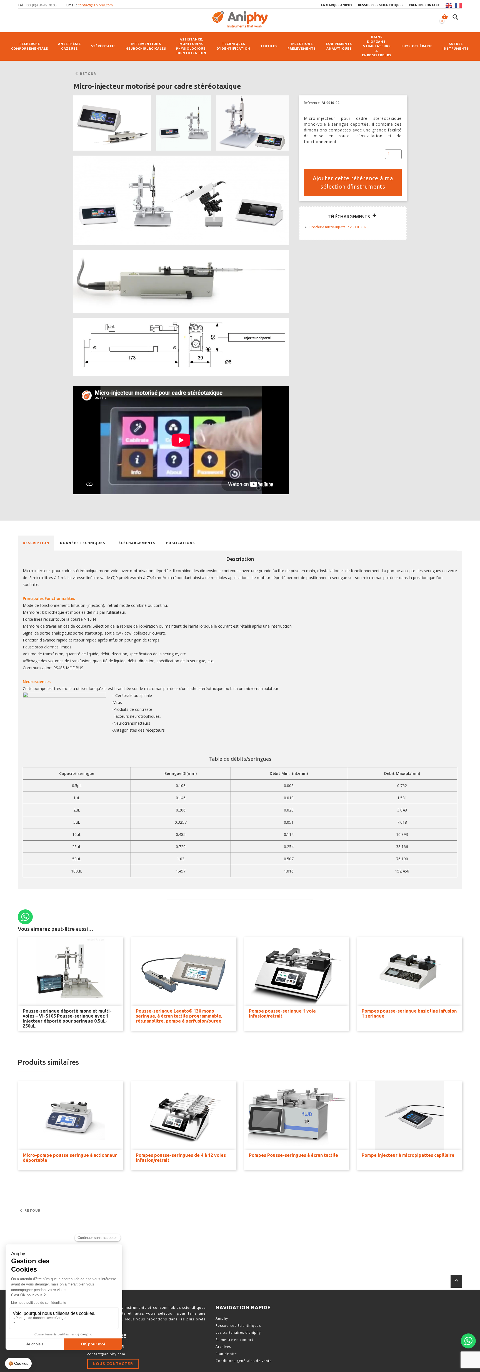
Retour (84, 74)
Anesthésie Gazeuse (69, 46)
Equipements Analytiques (339, 46)
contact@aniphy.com (95, 4)
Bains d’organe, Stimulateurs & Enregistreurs (376, 46)
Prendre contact (424, 5)
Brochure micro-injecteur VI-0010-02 (337, 227)
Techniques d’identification (233, 46)
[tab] (36, 543)
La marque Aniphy (336, 5)
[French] (458, 5)
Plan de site (226, 1353)
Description (36, 543)
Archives (223, 1346)
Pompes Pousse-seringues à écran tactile (293, 1155)
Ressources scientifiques (380, 5)
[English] (449, 5)
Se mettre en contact (234, 1339)
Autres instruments (455, 46)
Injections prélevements (302, 46)
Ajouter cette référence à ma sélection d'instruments (353, 182)
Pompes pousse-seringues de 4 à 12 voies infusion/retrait (181, 1158)
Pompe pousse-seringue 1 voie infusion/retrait (282, 1013)
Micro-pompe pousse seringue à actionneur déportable (70, 1158)
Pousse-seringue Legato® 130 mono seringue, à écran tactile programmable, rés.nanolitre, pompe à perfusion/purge (179, 1015)
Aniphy (222, 1318)
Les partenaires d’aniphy (238, 1332)
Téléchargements (135, 543)
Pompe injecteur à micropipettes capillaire (408, 1155)
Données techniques (82, 543)
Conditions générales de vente (244, 1360)
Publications (180, 543)
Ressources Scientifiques (238, 1325)
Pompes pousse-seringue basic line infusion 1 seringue (409, 1013)
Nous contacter (113, 1363)
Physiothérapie (416, 46)
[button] (112, 123)
